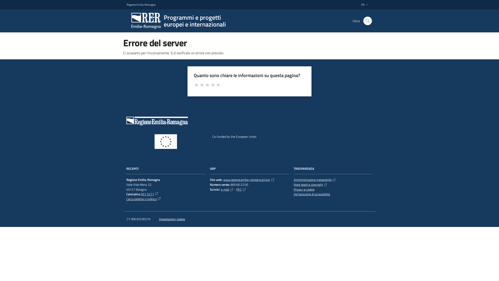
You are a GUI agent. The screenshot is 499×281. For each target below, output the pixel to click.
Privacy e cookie (304, 189)
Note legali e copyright (308, 184)
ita (363, 5)
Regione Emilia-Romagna (141, 5)
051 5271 (147, 194)
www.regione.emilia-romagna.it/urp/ (246, 179)
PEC (239, 189)
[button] (367, 21)
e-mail (225, 189)
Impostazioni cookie (172, 219)
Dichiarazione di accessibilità (312, 194)
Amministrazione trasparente (313, 179)
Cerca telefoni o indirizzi (141, 199)
